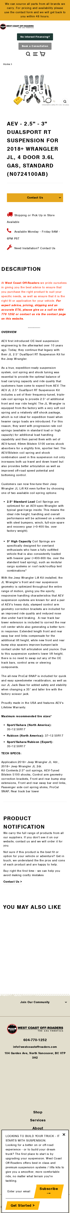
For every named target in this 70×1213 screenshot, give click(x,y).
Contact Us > (12, 882)
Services (38, 1120)
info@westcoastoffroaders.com (35, 1047)
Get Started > (23, 1205)
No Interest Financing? (35, 36)
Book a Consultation (35, 46)
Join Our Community (35, 1002)
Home (6, 64)
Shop (38, 1112)
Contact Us (35, 197)
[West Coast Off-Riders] (35, 1033)
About (37, 1128)
